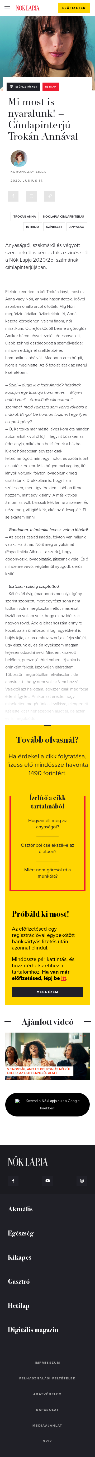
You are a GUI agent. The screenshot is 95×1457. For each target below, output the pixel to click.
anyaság (76, 227)
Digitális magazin (33, 1329)
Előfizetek (74, 8)
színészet (54, 227)
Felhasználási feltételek (47, 1378)
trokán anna (24, 216)
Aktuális (20, 1208)
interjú (32, 227)
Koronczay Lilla (28, 172)
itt (63, 978)
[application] (47, 1056)
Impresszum (47, 1362)
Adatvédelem (47, 1394)
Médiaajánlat (47, 1425)
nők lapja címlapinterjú (63, 216)
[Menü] (7, 8)
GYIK (47, 1441)
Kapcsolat (47, 1410)
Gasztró (19, 1281)
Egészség (21, 1233)
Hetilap (50, 87)
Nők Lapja (28, 7)
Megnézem (48, 992)
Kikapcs (19, 1257)
